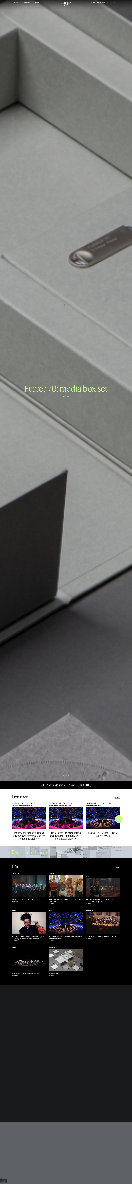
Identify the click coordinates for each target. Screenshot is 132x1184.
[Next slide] (119, 819)
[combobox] (113, 3)
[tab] (63, 775)
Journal (27, 2)
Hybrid (36, 2)
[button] (119, 3)
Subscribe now (84, 785)
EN (112, 2)
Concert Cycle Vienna (99, 2)
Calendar (15, 2)
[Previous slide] (13, 819)
